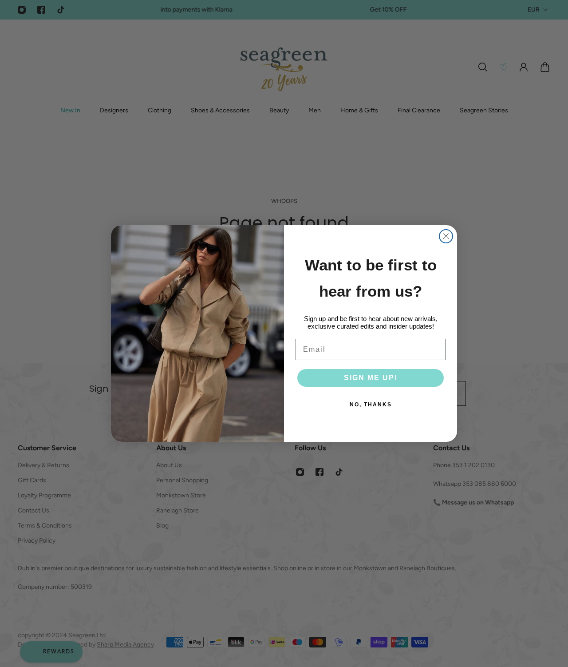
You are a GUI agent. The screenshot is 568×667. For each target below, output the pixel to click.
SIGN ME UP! (371, 377)
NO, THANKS (371, 404)
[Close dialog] (446, 236)
